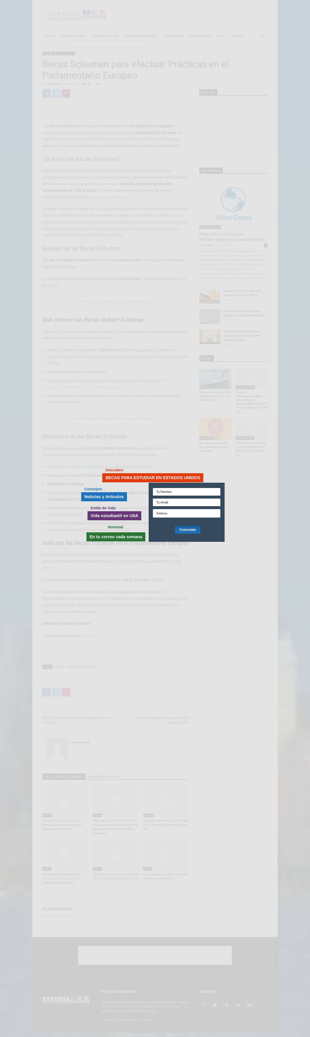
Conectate (187, 529)
